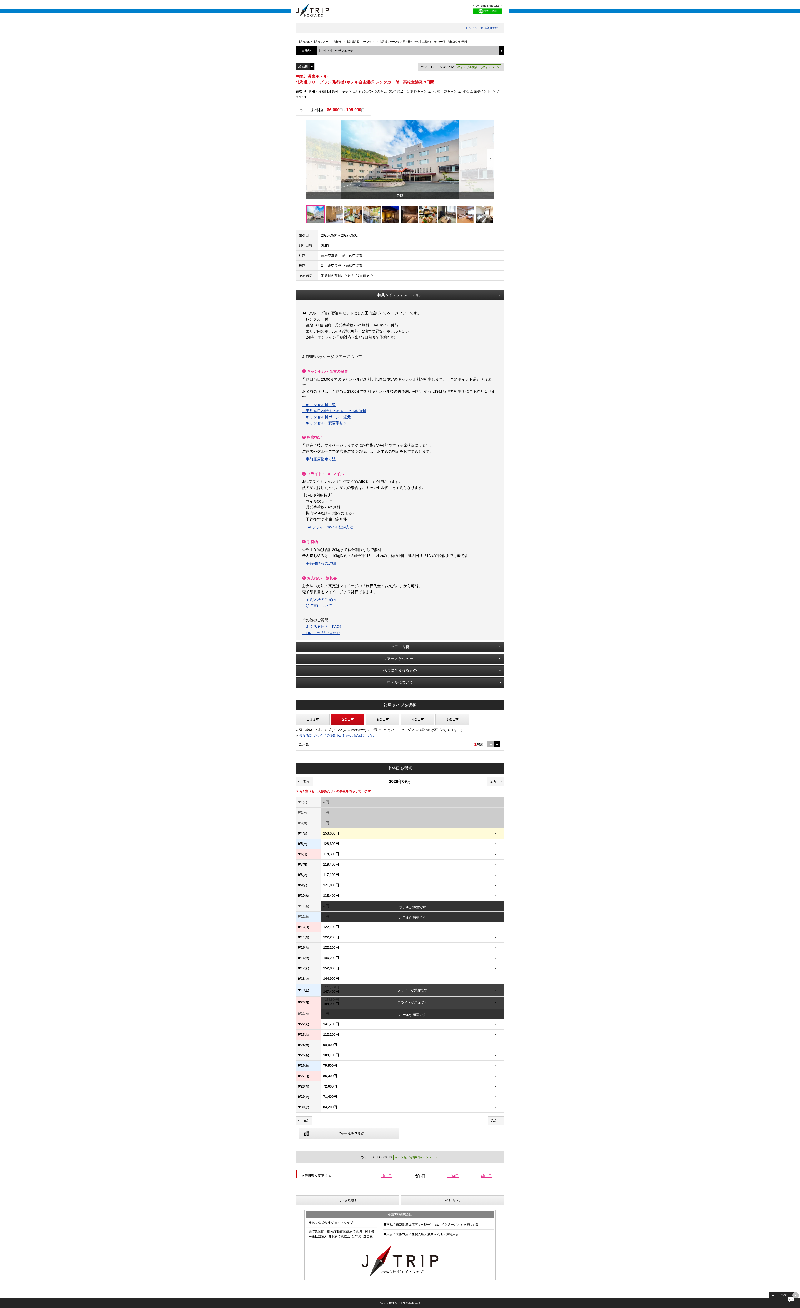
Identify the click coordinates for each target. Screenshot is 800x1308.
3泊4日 (453, 1176)
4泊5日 (486, 1176)
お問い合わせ (452, 1200)
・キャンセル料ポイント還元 (326, 417)
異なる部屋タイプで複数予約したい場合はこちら (335, 735)
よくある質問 (348, 1200)
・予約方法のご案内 (319, 600)
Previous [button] (309, 159)
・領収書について (317, 606)
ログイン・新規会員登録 (482, 28)
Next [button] (491, 159)
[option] (400, 159)
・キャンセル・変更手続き (324, 423)
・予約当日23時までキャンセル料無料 (334, 411)
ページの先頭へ (784, 1295)
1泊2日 (386, 1176)
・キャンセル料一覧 (319, 405)
